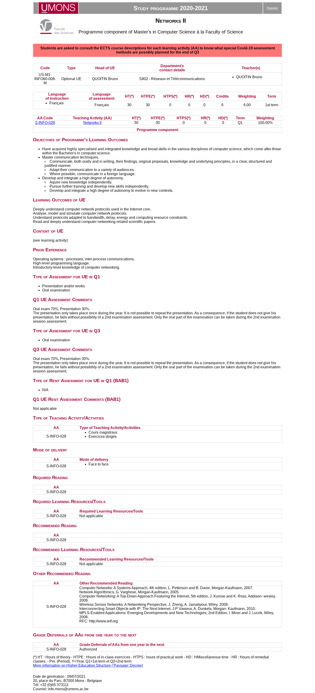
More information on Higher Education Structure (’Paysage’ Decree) (88, 665)
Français (272, 8)
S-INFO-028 (45, 123)
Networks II (92, 123)
